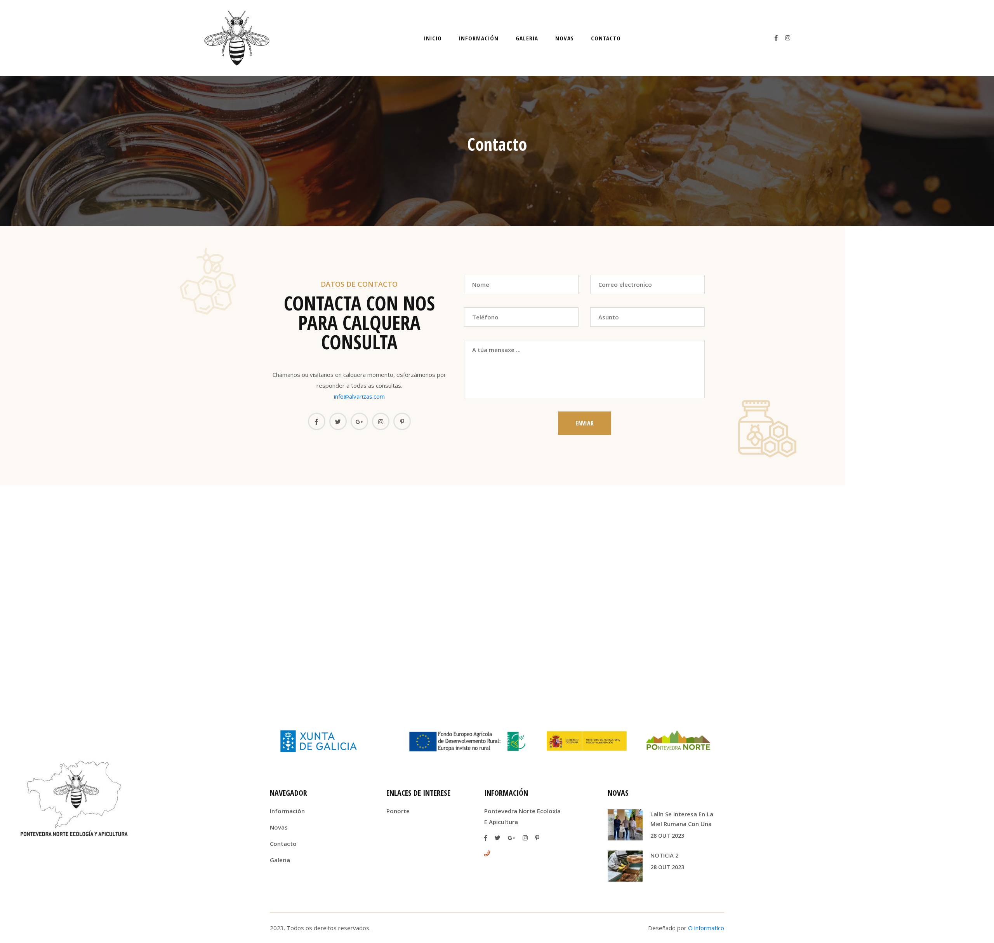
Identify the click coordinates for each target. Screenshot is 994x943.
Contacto (606, 38)
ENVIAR (584, 423)
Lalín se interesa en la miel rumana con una (681, 819)
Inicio (433, 38)
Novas (564, 38)
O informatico (706, 928)
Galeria (527, 38)
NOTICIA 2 (664, 855)
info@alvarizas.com (359, 396)
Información (479, 38)
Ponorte (398, 811)
